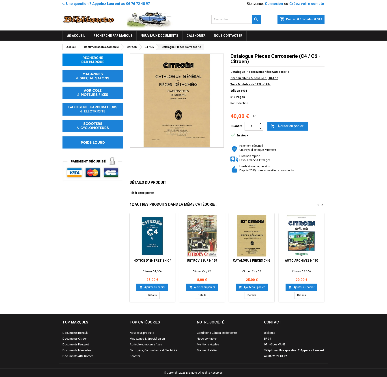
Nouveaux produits (142, 332)
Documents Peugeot (75, 344)
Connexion (274, 4)
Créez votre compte (306, 4)
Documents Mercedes (76, 350)
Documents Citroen (74, 338)
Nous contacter (228, 35)
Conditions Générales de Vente (217, 332)
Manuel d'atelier (207, 350)
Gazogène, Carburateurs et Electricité (153, 350)
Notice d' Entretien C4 (152, 260)
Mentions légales (208, 344)
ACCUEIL (78, 35)
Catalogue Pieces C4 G (252, 260)
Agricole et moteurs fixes (146, 344)
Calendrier (196, 35)
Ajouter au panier (287, 126)
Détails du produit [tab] (148, 182)
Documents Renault (75, 332)
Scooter (135, 356)
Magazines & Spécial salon (147, 338)
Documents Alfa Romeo (78, 356)
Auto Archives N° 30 (301, 260)
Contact (272, 322)
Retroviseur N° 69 (202, 260)
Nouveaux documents (159, 35)
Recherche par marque (112, 35)
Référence (137, 192)
